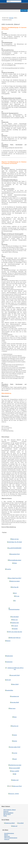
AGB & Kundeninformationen (10, 837)
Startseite (11, 17)
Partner (5, 815)
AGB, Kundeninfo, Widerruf (9, 809)
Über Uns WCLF (7, 814)
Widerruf (6, 834)
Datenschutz (7, 836)
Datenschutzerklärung (8, 812)
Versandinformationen (9, 833)
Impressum (5, 811)
